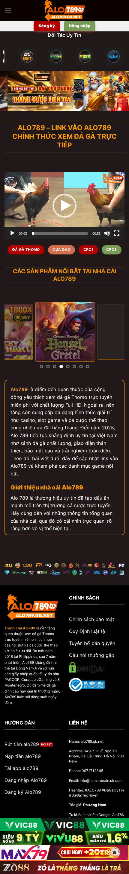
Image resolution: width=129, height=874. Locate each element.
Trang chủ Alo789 (19, 628)
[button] (64, 206)
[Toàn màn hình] (117, 233)
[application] (64, 205)
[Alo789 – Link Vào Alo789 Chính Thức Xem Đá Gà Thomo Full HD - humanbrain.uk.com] (64, 10)
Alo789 (19, 389)
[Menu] (8, 10)
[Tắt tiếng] (107, 233)
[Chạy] (12, 233)
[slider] (60, 233)
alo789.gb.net (92, 741)
